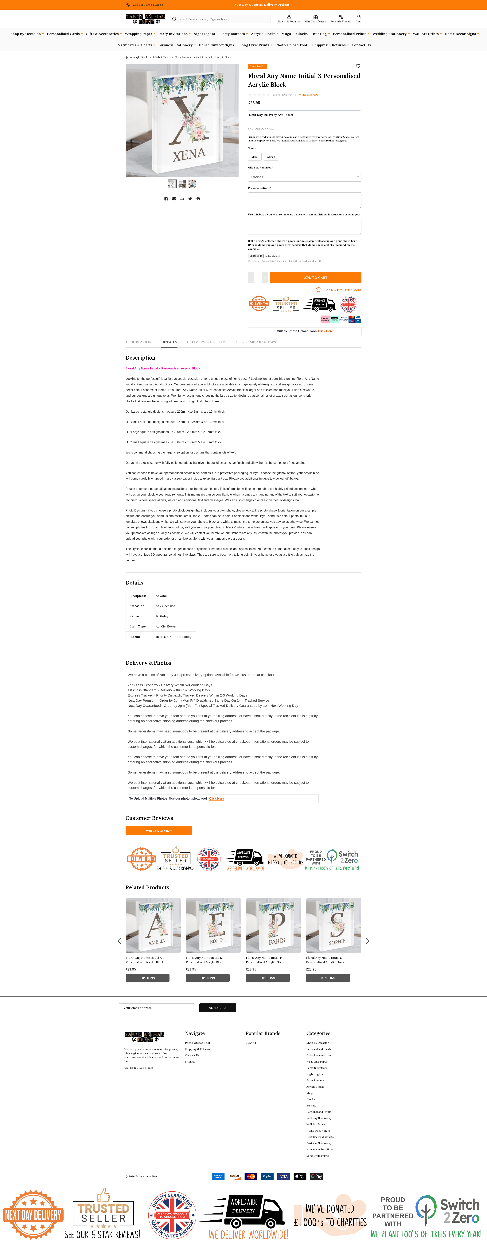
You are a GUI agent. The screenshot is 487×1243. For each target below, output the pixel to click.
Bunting (320, 34)
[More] (43, 33)
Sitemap (190, 1061)
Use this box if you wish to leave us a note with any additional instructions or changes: (304, 214)
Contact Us (361, 45)
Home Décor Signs (460, 34)
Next (367, 941)
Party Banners (232, 34)
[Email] (174, 198)
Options (147, 978)
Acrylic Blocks (263, 34)
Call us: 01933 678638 (148, 4)
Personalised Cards (63, 34)
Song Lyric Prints (254, 45)
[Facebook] (166, 198)
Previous (119, 941)
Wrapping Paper (138, 34)
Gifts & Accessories (102, 34)
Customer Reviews (256, 342)
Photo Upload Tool (291, 45)
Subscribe (218, 1008)
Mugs (286, 34)
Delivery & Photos (207, 342)
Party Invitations (173, 34)
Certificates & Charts (134, 45)
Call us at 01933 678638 (138, 1067)
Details (169, 342)
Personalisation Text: (262, 188)
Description (139, 342)
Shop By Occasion (25, 34)
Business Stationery (175, 45)
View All (251, 1042)
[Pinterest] (198, 198)
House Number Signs (216, 45)
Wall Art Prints (426, 34)
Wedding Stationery (389, 34)
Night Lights (204, 34)
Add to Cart (316, 277)
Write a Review (308, 94)
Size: (252, 148)
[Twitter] (190, 198)
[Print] (182, 198)
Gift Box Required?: (262, 167)
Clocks (302, 34)
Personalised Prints (349, 34)
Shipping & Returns (329, 45)
